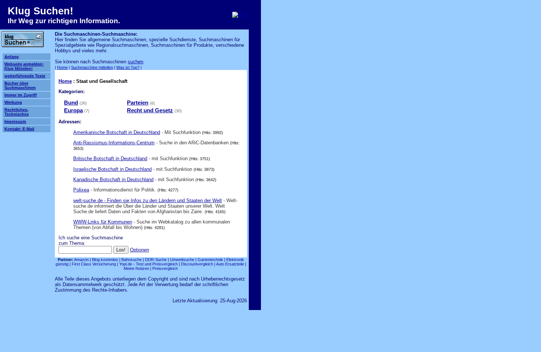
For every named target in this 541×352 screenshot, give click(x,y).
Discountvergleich (197, 264)
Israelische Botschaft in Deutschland (112, 169)
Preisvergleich (165, 268)
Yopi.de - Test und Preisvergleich (148, 264)
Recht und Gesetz (150, 110)
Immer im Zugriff (20, 95)
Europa (73, 110)
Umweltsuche (182, 259)
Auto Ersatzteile (230, 264)
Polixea (81, 190)
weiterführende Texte (24, 76)
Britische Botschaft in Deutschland (110, 158)
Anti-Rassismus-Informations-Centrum (114, 142)
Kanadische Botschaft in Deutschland (113, 179)
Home (62, 67)
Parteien (137, 103)
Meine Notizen (136, 268)
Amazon (81, 259)
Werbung (13, 102)
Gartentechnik (210, 259)
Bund (71, 103)
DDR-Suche (156, 259)
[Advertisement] (310, 66)
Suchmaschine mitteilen (92, 67)
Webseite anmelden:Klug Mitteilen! (24, 66)
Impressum (15, 121)
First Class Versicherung (94, 264)
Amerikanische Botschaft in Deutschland (116, 132)
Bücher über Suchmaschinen (20, 85)
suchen (135, 61)
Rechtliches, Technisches (16, 112)
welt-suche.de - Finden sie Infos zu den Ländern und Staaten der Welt (147, 200)
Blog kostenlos (105, 259)
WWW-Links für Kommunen (102, 222)
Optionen (139, 250)
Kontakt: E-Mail (19, 129)
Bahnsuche (131, 259)
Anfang (11, 56)
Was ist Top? (127, 67)
